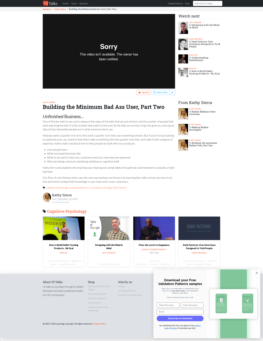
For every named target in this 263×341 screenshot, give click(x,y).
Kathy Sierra (60, 9)
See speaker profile (65, 199)
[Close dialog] (256, 273)
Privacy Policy (99, 323)
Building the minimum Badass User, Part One (203, 144)
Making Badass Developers (198, 128)
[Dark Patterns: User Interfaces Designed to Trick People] (199, 229)
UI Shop (121, 286)
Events (65, 3)
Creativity (166, 264)
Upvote (145, 92)
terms (174, 328)
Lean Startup (96, 187)
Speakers (83, 3)
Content (154, 264)
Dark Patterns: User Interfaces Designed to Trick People (204, 44)
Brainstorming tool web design (99, 288)
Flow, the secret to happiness (154, 245)
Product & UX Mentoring (130, 295)
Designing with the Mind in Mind (204, 26)
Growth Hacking (67, 264)
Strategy (107, 187)
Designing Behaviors (78, 187)
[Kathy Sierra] (47, 197)
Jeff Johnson (195, 22)
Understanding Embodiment (198, 59)
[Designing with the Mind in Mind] (109, 229)
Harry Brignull (196, 39)
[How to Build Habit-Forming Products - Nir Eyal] (64, 229)
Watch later (162, 92)
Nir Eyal (192, 68)
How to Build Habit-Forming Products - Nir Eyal (204, 72)
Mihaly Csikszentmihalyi (154, 249)
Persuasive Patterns (97, 294)
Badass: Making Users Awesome (202, 112)
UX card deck (94, 302)
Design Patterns (175, 3)
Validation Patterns (97, 298)
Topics (74, 3)
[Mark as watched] (172, 92)
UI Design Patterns (127, 290)
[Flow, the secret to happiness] (154, 229)
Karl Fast (193, 55)
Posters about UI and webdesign (98, 309)
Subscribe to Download (180, 318)
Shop (187, 3)
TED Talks (154, 253)
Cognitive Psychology (57, 187)
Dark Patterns (120, 187)
